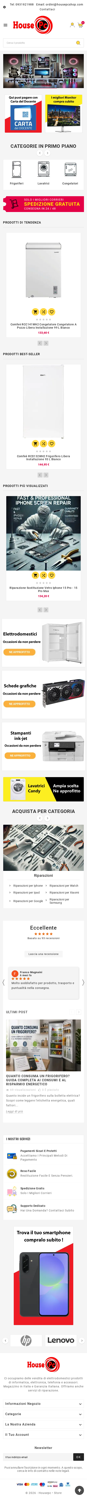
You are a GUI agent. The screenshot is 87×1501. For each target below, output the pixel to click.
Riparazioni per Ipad (26, 892)
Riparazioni (43, 875)
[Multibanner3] (44, 746)
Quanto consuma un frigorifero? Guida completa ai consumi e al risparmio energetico (38, 1080)
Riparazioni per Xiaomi (64, 892)
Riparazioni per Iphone (28, 885)
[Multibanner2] (44, 694)
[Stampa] (43, 71)
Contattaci (47, 9)
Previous (40, 343)
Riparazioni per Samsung (59, 901)
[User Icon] (72, 25)
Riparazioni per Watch (64, 885)
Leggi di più (14, 1111)
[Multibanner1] (44, 642)
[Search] (78, 43)
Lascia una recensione (44, 954)
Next (46, 343)
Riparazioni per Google (28, 901)
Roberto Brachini (31, 972)
